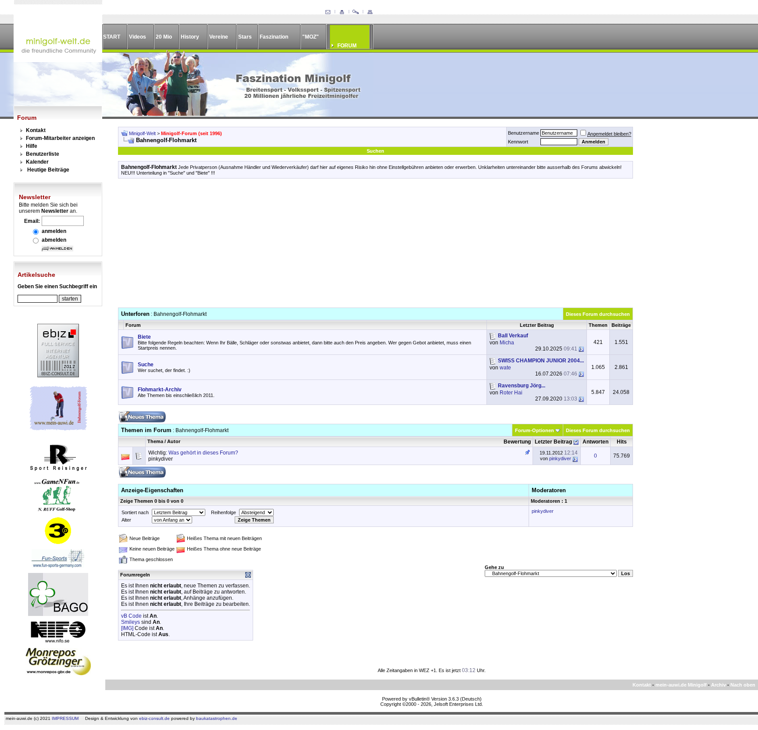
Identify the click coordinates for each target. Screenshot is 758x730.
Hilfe (31, 146)
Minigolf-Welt (142, 133)
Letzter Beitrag (553, 442)
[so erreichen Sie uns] (327, 12)
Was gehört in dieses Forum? (203, 453)
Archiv (718, 684)
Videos (137, 37)
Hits (622, 442)
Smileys (130, 622)
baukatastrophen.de (216, 718)
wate (505, 368)
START (111, 37)
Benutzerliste (42, 154)
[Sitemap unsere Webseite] (369, 12)
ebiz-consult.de (154, 718)
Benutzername (523, 133)
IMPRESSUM (65, 718)
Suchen (375, 151)
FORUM (347, 46)
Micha (507, 343)
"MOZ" (310, 37)
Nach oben (742, 684)
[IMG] (127, 628)
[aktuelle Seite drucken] (341, 12)
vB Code (131, 616)
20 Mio (164, 37)
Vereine (218, 37)
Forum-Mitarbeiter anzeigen (60, 138)
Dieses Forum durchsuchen (598, 314)
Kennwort (518, 141)
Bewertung (517, 442)
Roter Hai (511, 393)
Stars (245, 37)
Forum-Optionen (534, 430)
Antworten (595, 442)
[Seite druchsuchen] (355, 12)
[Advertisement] (375, 246)
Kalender (37, 162)
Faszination (274, 37)
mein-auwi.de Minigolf (681, 684)
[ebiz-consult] (58, 375)
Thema (155, 441)
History (190, 37)
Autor (173, 441)
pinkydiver (160, 459)
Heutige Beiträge (48, 170)
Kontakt (36, 130)
